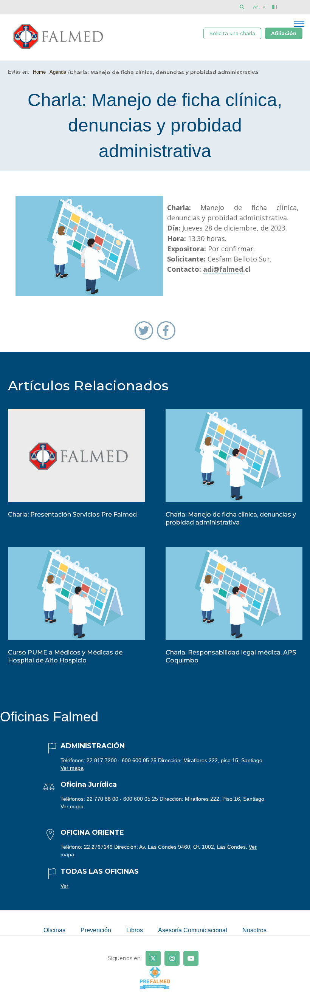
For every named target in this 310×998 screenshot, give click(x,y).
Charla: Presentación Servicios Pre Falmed (72, 514)
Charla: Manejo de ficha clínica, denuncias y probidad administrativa (231, 518)
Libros (134, 930)
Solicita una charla (232, 33)
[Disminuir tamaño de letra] (265, 7)
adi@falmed (223, 269)
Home (39, 72)
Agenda (58, 72)
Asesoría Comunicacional (192, 930)
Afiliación (283, 33)
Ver (64, 886)
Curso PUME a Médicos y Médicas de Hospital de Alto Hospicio (65, 656)
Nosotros (254, 930)
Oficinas (54, 930)
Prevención (96, 930)
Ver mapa (72, 768)
